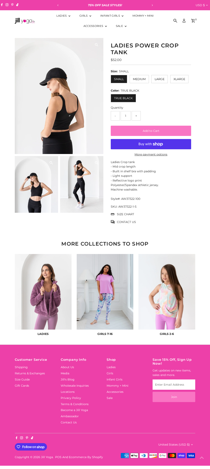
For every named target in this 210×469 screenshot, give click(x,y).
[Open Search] (175, 21)
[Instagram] (7, 5)
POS (58, 457)
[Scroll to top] (202, 458)
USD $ (200, 5)
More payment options (151, 154)
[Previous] (58, 5)
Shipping (21, 367)
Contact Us (69, 422)
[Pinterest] (12, 5)
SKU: (114, 206)
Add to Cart (151, 131)
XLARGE (179, 79)
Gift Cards (22, 385)
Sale (120, 26)
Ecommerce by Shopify (86, 457)
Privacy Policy (71, 398)
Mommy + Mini (143, 15)
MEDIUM (139, 79)
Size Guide (22, 379)
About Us (67, 367)
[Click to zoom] (96, 44)
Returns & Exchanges (30, 373)
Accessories (93, 26)
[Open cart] (193, 21)
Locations (68, 392)
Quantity (117, 107)
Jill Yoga (47, 457)
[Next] (152, 5)
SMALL (119, 79)
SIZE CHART (125, 214)
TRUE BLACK (123, 98)
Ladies (61, 15)
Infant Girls (110, 15)
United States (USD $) (174, 444)
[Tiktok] (17, 5)
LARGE (159, 79)
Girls (83, 15)
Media (65, 373)
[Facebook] (2, 5)
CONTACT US (126, 222)
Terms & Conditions (75, 404)
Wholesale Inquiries (75, 385)
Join (174, 397)
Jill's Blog (67, 379)
